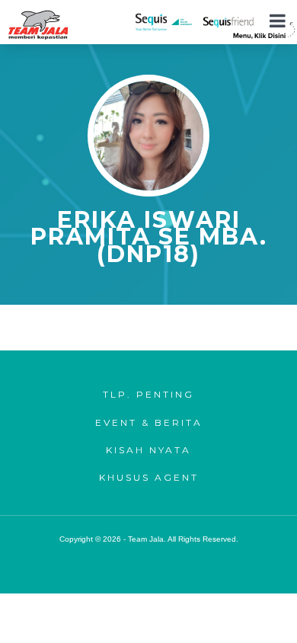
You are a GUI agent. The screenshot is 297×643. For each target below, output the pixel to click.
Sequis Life (164, 21)
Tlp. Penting (148, 394)
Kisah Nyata (148, 450)
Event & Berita (149, 422)
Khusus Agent (149, 477)
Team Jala (38, 25)
